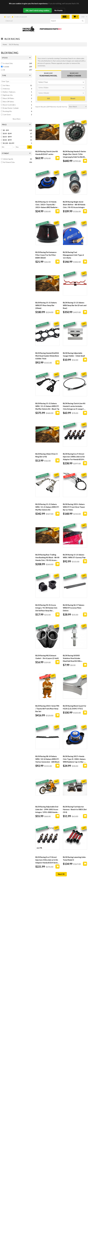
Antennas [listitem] (6, 89)
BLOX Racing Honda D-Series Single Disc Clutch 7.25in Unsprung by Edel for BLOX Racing (74, 154)
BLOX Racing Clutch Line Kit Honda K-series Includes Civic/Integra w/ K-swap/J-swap (74, 406)
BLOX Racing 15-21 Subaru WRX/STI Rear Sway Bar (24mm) (46, 305)
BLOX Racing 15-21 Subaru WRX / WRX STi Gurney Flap (74, 556)
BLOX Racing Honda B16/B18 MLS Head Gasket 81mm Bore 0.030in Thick (47, 356)
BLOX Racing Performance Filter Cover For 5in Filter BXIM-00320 (45, 255)
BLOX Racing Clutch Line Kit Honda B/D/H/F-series (46, 152)
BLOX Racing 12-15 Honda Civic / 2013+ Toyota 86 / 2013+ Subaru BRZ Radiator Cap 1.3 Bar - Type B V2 (46, 205)
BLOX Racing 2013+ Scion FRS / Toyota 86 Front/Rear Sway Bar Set (47, 708)
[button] (65, 17)
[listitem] (15, 130)
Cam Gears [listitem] (7, 114)
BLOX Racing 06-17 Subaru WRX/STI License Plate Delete (73, 608)
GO (29, 147)
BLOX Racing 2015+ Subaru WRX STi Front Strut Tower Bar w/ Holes (74, 507)
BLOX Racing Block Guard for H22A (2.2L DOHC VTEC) (74, 707)
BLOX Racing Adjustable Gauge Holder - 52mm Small (74, 354)
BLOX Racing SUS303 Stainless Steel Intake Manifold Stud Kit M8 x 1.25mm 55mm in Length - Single (73, 658)
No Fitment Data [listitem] (9, 162)
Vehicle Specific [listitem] (8, 159)
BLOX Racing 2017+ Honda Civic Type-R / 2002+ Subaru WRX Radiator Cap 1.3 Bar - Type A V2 (74, 759)
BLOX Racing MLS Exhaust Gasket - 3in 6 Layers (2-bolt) (47, 656)
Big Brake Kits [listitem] (8, 95)
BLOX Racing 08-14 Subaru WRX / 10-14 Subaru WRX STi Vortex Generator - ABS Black (47, 759)
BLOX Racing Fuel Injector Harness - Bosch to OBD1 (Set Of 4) (75, 809)
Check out (9, 21)
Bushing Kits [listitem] (7, 111)
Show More (17, 119)
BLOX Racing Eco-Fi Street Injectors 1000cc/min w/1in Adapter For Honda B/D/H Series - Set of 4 (74, 457)
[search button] (82, 21)
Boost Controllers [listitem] (9, 105)
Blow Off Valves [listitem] (8, 102)
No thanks (58, 10)
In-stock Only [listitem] (8, 63)
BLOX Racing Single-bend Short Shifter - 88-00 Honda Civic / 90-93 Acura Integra (74, 204)
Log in (8, 17)
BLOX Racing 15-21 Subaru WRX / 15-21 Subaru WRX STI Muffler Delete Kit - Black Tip (47, 406)
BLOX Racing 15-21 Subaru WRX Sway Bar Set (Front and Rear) (74, 305)
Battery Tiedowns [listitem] (9, 92)
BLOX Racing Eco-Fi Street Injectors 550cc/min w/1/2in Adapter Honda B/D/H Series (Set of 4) (46, 860)
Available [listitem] (6, 67)
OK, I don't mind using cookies (37, 10)
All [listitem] (4, 70)
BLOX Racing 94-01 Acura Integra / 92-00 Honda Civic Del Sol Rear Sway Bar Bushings (46, 608)
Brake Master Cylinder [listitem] (11, 108)
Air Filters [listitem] (6, 85)
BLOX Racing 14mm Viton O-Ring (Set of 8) (46, 455)
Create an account (20, 17)
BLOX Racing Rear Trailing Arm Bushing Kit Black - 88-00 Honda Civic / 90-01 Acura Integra (47, 558)
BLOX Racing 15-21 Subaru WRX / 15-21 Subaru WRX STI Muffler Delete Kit (47, 507)
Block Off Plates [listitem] (8, 98)
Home (5, 44)
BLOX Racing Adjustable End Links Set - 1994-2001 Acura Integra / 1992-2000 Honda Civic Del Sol (46, 810)
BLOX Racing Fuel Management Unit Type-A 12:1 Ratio (73, 255)
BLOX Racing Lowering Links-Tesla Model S (74, 858)
